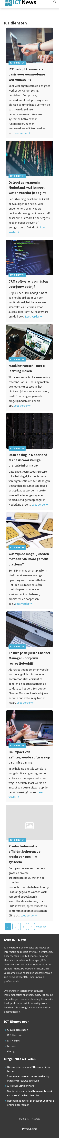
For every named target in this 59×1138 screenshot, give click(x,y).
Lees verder (20, 133)
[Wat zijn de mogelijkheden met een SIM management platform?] (29, 530)
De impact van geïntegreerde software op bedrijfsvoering (29, 757)
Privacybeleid (29, 1128)
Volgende (41, 926)
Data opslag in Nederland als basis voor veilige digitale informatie (28, 460)
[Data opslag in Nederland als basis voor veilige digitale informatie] (29, 431)
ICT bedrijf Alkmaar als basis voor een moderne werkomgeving (27, 74)
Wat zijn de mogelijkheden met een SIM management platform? (29, 559)
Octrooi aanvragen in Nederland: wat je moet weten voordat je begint (27, 187)
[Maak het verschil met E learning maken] (29, 342)
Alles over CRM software (20, 1085)
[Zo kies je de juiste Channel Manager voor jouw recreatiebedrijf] (29, 629)
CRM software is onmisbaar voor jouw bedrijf (29, 284)
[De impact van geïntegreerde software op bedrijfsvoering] (29, 728)
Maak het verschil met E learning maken (27, 368)
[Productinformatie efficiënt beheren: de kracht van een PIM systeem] (29, 822)
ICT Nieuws (13, 1040)
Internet (12, 1046)
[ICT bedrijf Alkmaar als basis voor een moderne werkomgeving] (29, 45)
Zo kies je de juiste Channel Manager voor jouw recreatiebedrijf (29, 658)
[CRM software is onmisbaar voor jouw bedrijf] (29, 257)
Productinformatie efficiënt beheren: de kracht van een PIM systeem (24, 854)
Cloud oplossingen (17, 1029)
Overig (11, 1051)
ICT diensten (17, 62)
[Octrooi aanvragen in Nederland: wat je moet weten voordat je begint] (29, 158)
